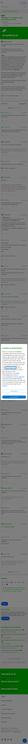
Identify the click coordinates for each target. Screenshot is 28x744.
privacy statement (19, 376)
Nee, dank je (14, 391)
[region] (14, 372)
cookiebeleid (8, 376)
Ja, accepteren (14, 397)
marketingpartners (10, 368)
